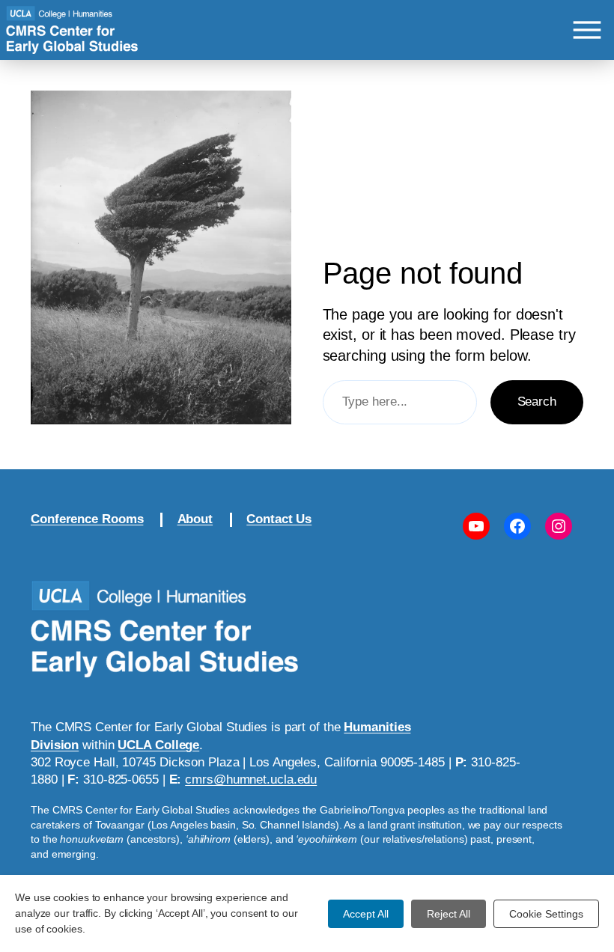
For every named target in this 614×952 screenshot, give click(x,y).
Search (536, 401)
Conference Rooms (87, 519)
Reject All (448, 914)
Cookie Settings (546, 914)
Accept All (366, 914)
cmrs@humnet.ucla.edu (251, 779)
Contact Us (278, 519)
